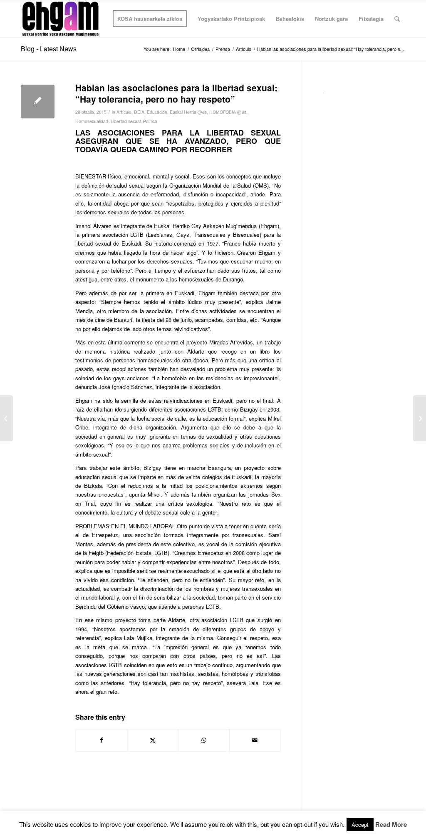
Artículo (123, 112)
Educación (157, 112)
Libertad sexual (126, 121)
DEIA (139, 112)
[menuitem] (149, 18)
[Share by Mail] (255, 740)
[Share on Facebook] (101, 740)
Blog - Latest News (49, 48)
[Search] (397, 18)
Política (150, 121)
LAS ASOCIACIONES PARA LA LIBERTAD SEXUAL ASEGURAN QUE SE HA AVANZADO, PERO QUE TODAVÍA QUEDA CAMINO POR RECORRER (178, 141)
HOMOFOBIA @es (227, 112)
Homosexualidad (91, 121)
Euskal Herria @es (188, 112)
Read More (391, 824)
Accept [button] (360, 824)
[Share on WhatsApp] (203, 740)
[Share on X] (152, 740)
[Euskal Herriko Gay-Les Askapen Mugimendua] (60, 18)
